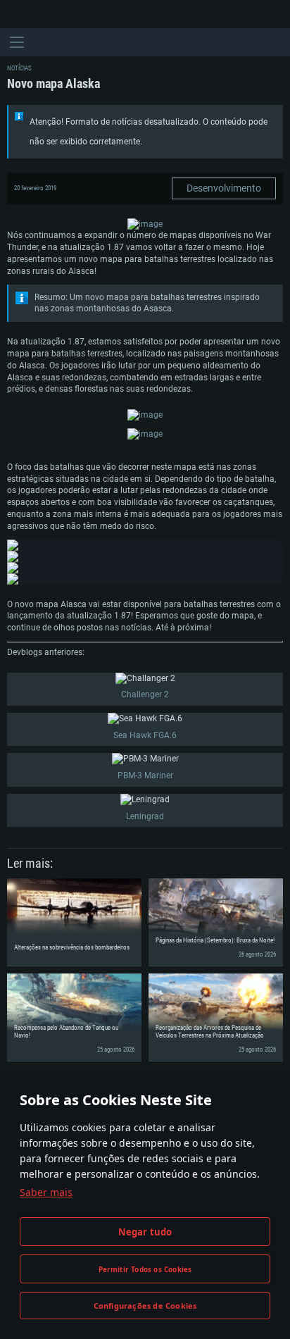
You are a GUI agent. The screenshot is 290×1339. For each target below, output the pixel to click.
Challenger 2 (145, 694)
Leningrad (145, 816)
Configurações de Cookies (145, 1305)
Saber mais (46, 1192)
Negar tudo (145, 1232)
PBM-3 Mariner (145, 775)
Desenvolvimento (224, 188)
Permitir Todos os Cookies (145, 1269)
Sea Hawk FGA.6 (145, 735)
